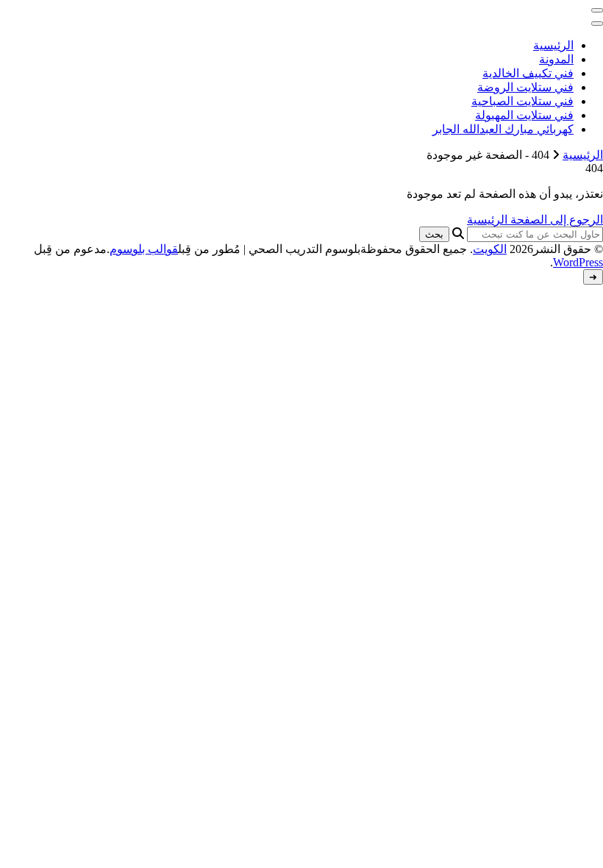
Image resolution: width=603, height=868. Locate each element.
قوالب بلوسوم (144, 249)
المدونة (556, 59)
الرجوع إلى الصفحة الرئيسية (535, 219)
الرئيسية (553, 45)
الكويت (490, 249)
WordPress (578, 262)
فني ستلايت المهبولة (524, 115)
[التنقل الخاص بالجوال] (597, 10)
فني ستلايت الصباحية (522, 101)
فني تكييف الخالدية (528, 73)
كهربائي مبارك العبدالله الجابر (503, 129)
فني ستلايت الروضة (525, 87)
